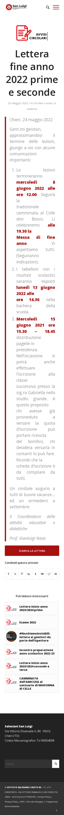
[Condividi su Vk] (42, 573)
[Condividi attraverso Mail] (55, 573)
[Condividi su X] (15, 573)
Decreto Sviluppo (35, 801)
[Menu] (54, 7)
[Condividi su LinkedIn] (28, 573)
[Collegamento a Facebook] (56, 810)
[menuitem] (45, 7)
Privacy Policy (11, 801)
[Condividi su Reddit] (49, 573)
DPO (22, 801)
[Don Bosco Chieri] (26, 7)
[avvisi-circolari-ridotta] (32, 33)
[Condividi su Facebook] (8, 573)
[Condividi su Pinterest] (22, 573)
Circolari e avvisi (43, 103)
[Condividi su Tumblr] (35, 573)
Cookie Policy (44, 796)
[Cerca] (45, 7)
